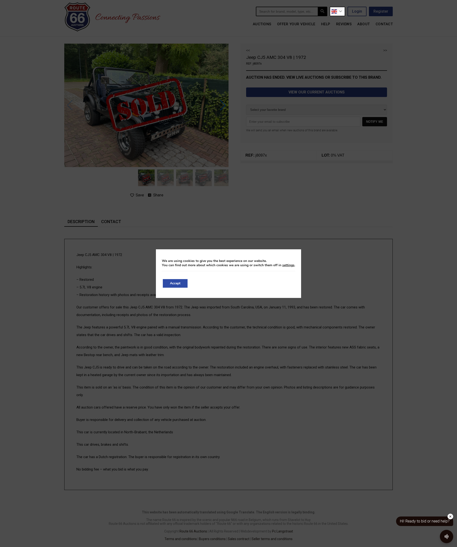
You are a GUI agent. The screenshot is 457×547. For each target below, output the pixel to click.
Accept (175, 283)
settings (288, 265)
